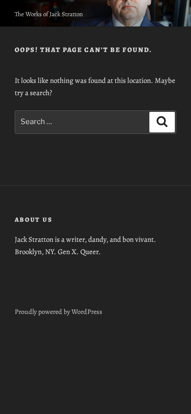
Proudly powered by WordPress (58, 311)
